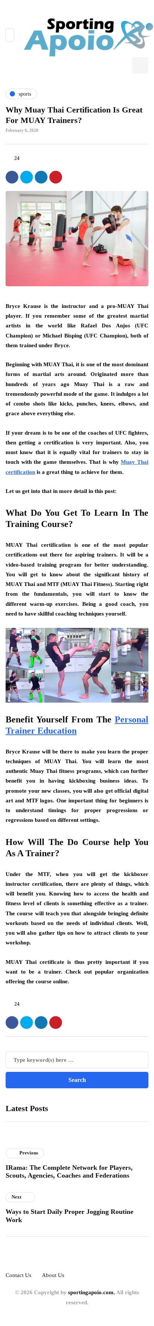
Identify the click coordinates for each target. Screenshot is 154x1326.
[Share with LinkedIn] (41, 177)
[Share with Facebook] (12, 177)
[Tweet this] (26, 177)
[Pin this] (55, 177)
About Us (53, 1275)
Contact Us (18, 1275)
